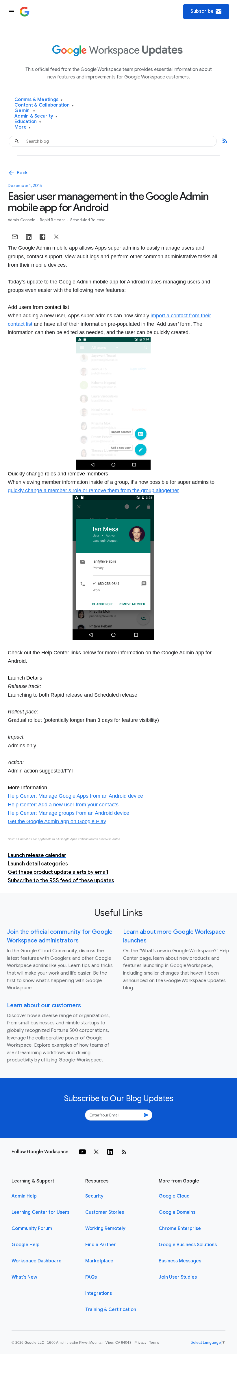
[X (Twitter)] (96, 1152)
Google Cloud (174, 1196)
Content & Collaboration (44, 105)
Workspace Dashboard (37, 1261)
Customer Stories (104, 1212)
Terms (154, 1343)
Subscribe (206, 11)
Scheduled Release (87, 219)
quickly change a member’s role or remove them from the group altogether (93, 490)
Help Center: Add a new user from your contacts (63, 805)
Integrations (98, 1293)
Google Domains (177, 1212)
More (22, 127)
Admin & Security (36, 116)
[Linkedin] (110, 1152)
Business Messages (180, 1261)
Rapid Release (53, 219)
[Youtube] (82, 1152)
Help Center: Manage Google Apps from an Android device (75, 796)
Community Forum (32, 1228)
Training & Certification (110, 1309)
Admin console (22, 219)
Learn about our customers (44, 1005)
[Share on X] (56, 237)
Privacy (140, 1343)
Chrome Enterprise (180, 1228)
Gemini (24, 110)
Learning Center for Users (40, 1212)
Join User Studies (178, 1277)
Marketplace (99, 1261)
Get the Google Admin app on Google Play (57, 821)
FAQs (91, 1277)
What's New (24, 1277)
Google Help (26, 1245)
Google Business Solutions (188, 1245)
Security (94, 1196)
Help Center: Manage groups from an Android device (68, 813)
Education (27, 122)
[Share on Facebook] (42, 237)
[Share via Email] (15, 237)
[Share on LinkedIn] (29, 237)
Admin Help (24, 1196)
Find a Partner (100, 1245)
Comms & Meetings (38, 99)
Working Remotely (105, 1228)
